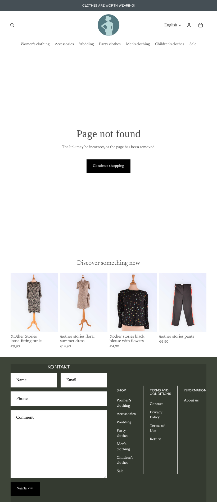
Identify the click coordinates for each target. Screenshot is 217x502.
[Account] (189, 25)
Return (155, 439)
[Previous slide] (16, 302)
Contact (156, 404)
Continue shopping (108, 166)
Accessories (126, 414)
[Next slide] (52, 302)
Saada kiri (25, 488)
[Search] (12, 25)
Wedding (124, 422)
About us (191, 400)
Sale (120, 471)
